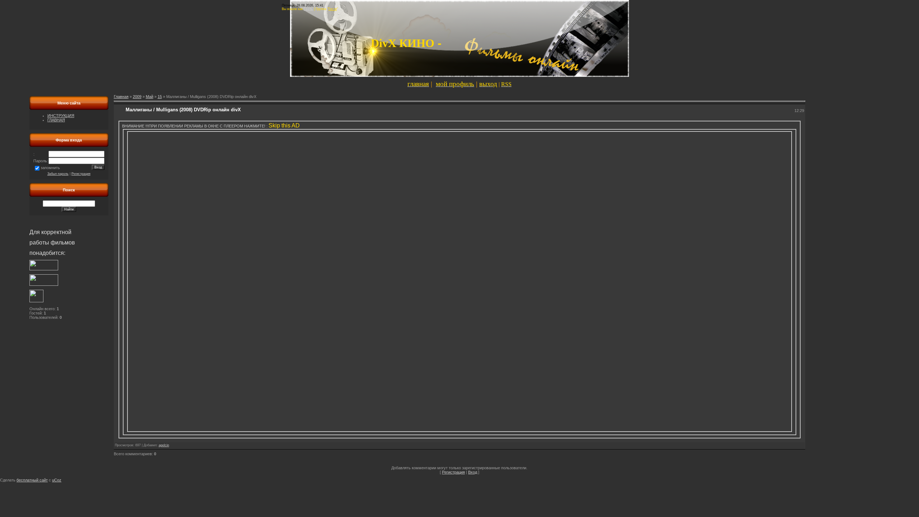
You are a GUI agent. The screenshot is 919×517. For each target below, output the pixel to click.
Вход (472, 472)
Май (149, 96)
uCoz (56, 480)
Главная (121, 96)
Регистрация (80, 174)
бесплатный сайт (32, 480)
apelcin (164, 445)
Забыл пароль (58, 174)
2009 (137, 96)
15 (160, 96)
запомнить (50, 168)
